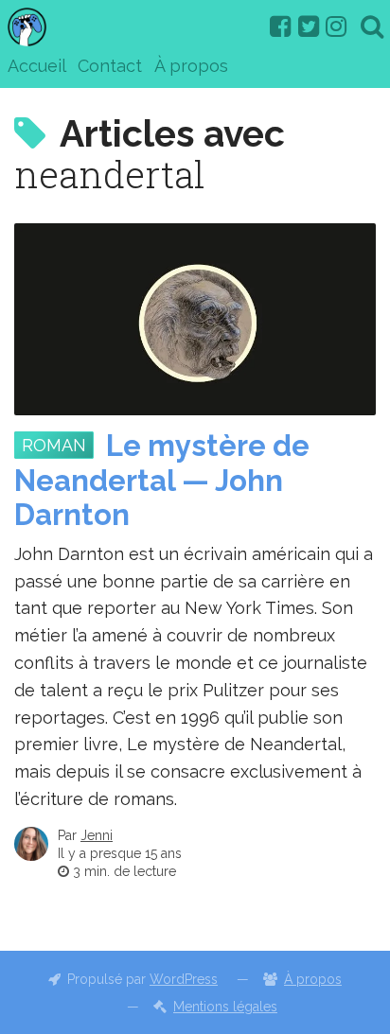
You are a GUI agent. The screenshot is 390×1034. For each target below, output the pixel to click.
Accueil (37, 66)
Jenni (96, 835)
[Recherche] (372, 26)
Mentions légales (225, 1006)
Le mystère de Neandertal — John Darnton (162, 481)
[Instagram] (336, 26)
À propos (191, 66)
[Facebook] (280, 26)
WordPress (184, 979)
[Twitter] (308, 26)
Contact (110, 66)
